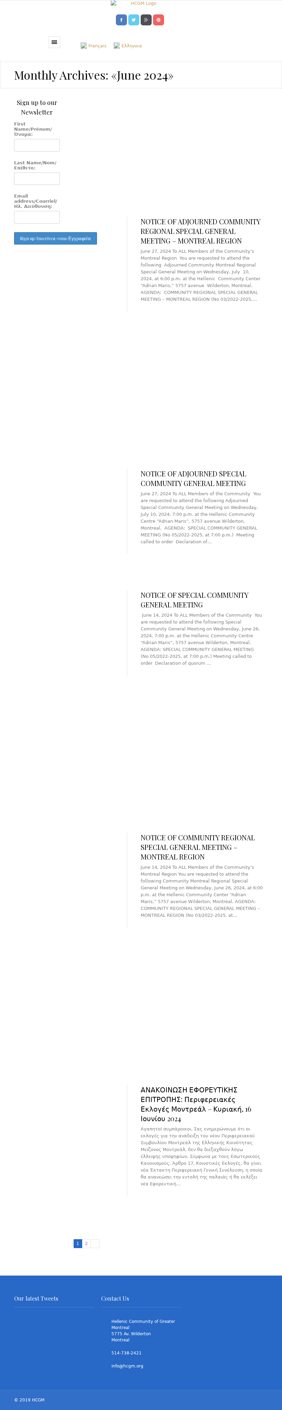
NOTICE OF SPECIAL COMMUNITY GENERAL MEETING (194, 599)
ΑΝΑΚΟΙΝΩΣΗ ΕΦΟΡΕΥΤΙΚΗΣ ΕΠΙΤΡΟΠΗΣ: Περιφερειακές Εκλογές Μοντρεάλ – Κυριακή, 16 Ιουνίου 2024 (196, 1104)
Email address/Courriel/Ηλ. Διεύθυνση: (35, 201)
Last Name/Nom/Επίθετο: (35, 165)
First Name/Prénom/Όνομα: (33, 129)
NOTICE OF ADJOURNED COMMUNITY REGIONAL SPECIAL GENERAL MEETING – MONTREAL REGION (200, 231)
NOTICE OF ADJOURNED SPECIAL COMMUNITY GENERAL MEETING (193, 478)
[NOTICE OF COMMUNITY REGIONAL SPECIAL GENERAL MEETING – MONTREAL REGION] (171, 766)
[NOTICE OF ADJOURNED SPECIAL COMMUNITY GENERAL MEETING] (171, 402)
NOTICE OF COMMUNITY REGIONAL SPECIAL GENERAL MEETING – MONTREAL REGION (198, 847)
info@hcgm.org (127, 1366)
